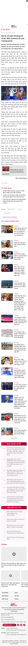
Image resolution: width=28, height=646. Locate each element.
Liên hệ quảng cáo (9, 625)
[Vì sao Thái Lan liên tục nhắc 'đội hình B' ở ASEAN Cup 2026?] (7, 386)
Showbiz (5, 593)
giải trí (8, 527)
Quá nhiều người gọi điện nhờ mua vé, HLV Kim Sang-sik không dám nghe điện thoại (20, 374)
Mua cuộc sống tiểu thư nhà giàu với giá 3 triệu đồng (20, 431)
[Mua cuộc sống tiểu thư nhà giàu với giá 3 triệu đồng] (7, 431)
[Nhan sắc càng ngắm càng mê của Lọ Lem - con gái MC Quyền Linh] (7, 360)
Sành (16, 599)
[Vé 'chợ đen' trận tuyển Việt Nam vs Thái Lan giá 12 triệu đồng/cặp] (7, 333)
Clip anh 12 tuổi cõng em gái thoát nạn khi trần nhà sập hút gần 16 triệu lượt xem (13, 565)
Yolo (11, 167)
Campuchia (7, 213)
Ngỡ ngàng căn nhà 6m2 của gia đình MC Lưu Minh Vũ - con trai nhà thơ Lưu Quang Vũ (20, 231)
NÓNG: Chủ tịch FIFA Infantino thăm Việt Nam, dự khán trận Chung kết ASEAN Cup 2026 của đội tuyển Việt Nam (20, 403)
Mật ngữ (5, 599)
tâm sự (14, 533)
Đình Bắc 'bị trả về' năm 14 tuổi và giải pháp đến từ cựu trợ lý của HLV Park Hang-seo (20, 419)
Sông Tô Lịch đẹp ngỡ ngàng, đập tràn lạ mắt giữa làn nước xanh (10, 584)
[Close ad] (27, 1)
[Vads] (27, 24)
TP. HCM (3, 632)
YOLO (19, 209)
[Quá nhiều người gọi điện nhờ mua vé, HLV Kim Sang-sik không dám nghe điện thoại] (7, 371)
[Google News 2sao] (9, 218)
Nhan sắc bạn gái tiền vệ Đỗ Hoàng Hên (19, 244)
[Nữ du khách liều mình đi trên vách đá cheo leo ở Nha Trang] (7, 284)
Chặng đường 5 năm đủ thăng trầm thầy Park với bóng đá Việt (13, 172)
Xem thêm (14, 438)
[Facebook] (18, 625)
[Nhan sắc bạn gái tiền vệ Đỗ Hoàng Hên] (7, 244)
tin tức (15, 511)
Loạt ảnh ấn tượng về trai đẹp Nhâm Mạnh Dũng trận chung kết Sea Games (14, 201)
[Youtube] (21, 625)
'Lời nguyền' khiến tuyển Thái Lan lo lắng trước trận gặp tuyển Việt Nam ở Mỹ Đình (20, 321)
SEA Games (11, 209)
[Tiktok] (24, 625)
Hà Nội (3, 628)
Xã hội (17, 596)
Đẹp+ (16, 593)
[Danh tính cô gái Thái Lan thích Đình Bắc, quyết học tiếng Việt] (7, 255)
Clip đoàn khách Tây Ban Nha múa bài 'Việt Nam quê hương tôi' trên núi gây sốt (20, 348)
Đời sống (6, 29)
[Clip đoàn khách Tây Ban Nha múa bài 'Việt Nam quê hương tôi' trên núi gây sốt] (7, 346)
